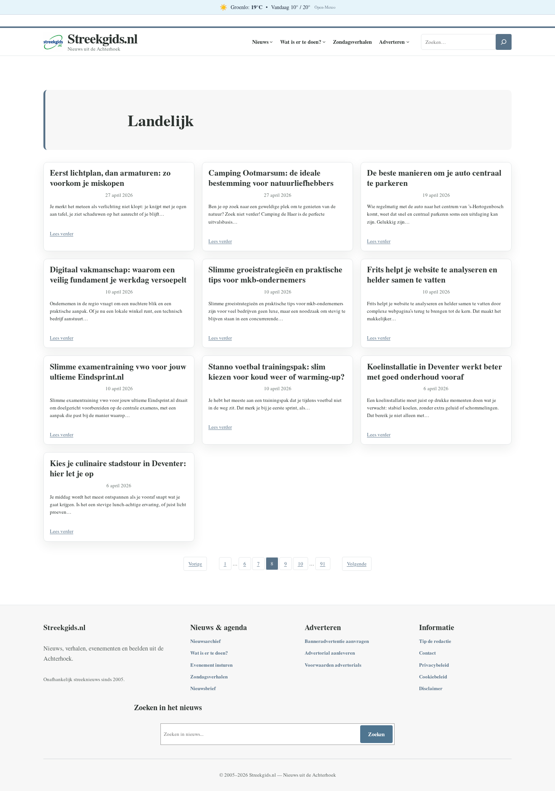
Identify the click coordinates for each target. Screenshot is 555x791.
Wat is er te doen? (209, 652)
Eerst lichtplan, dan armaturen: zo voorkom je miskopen (110, 177)
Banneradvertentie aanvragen (337, 640)
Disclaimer (430, 688)
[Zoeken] (504, 42)
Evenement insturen (211, 664)
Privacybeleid (434, 664)
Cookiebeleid (433, 676)
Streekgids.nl (102, 38)
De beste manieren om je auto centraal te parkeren (434, 177)
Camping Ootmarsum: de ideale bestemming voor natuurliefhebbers (270, 177)
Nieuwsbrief (203, 688)
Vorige (195, 563)
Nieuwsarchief (205, 640)
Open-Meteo (324, 7)
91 (322, 563)
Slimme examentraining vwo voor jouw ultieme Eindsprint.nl (118, 371)
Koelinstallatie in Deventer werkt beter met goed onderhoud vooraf (434, 371)
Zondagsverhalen (209, 676)
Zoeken (376, 734)
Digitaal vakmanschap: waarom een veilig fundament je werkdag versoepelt (118, 274)
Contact (427, 652)
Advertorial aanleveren (330, 652)
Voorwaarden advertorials (333, 664)
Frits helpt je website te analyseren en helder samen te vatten (432, 274)
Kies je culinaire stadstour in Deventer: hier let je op (118, 468)
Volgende (357, 563)
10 (300, 563)
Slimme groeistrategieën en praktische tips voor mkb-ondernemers (275, 274)
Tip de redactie (435, 640)
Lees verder (61, 233)
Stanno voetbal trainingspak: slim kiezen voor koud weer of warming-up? (276, 371)
